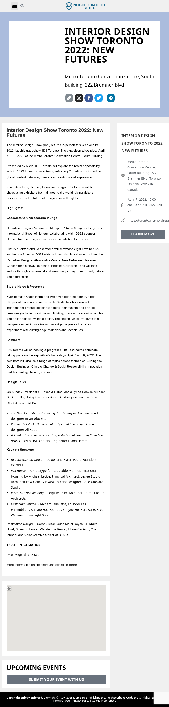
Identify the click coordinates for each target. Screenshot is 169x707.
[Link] (69, 98)
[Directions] (111, 98)
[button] (14, 6)
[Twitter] (98, 98)
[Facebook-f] (88, 98)
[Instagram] (79, 98)
